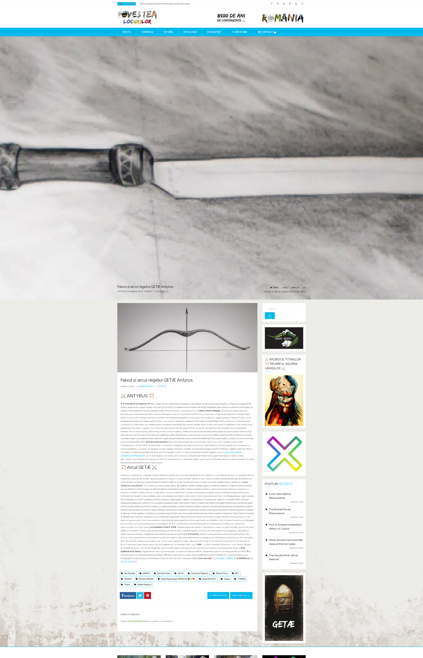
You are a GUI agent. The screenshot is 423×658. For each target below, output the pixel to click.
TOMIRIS (241, 579)
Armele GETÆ (127, 562)
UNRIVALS (147, 32)
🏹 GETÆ (161, 386)
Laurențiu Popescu (200, 573)
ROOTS (127, 32)
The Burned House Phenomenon (280, 511)
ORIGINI (127, 579)
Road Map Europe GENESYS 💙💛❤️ (178, 579)
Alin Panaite (129, 573)
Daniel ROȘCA (147, 386)
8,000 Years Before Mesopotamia (280, 496)
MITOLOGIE (190, 32)
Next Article (240, 595)
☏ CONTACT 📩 (267, 32)
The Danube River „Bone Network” (156, 3)
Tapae (227, 579)
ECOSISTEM (214, 32)
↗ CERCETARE (239, 32)
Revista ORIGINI (146, 579)
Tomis (127, 584)
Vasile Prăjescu (144, 584)
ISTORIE (168, 32)
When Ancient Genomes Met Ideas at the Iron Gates (286, 542)
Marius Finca (222, 573)
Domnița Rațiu (163, 573)
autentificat (138, 621)
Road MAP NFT (209, 579)
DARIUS (146, 573)
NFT (237, 573)
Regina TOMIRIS (225, 558)
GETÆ (181, 573)
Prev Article (219, 595)
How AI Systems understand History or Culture (285, 526)
